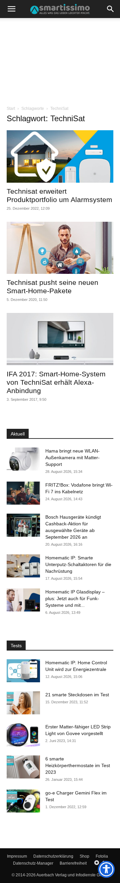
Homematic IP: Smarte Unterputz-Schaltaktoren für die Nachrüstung (78, 564)
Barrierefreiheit (73, 863)
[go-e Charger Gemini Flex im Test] (23, 801)
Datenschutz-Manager (33, 863)
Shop (84, 856)
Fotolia (102, 856)
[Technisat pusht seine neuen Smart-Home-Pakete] (60, 248)
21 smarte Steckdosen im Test (77, 694)
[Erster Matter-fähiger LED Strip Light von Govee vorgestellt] (23, 734)
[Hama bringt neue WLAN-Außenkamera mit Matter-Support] (23, 459)
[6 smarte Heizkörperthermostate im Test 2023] (23, 766)
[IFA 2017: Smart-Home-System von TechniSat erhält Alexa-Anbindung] (60, 339)
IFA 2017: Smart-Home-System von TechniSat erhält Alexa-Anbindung (56, 382)
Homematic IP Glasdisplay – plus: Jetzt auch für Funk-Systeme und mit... (75, 598)
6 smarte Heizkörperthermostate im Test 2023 (77, 765)
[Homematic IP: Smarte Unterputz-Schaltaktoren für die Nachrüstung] (23, 565)
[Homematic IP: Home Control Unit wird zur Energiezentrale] (23, 670)
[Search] (110, 9)
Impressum (17, 856)
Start (11, 108)
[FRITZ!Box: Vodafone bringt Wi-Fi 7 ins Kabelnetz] (23, 493)
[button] (11, 9)
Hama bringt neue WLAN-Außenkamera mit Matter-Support (72, 457)
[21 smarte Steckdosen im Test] (23, 702)
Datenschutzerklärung (53, 856)
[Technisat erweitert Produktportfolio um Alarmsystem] (60, 156)
